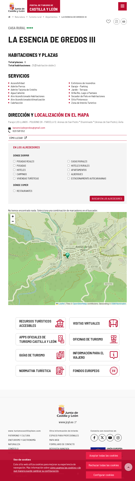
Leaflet (61, 303)
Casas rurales (79, 161)
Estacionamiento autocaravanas (88, 178)
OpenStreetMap (80, 303)
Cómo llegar (16, 137)
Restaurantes (24, 190)
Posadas (21, 165)
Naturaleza (20, 16)
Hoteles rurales (80, 165)
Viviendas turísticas (28, 178)
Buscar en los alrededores (107, 198)
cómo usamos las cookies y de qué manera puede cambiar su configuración (47, 469)
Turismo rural (35, 16)
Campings (22, 174)
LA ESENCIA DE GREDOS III (74, 16)
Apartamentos (79, 169)
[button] (12, 216)
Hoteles (21, 169)
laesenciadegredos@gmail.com (29, 127)
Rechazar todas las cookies (104, 465)
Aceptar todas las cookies (103, 455)
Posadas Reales (25, 161)
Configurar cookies (104, 475)
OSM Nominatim (118, 303)
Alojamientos (51, 16)
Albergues (77, 174)
